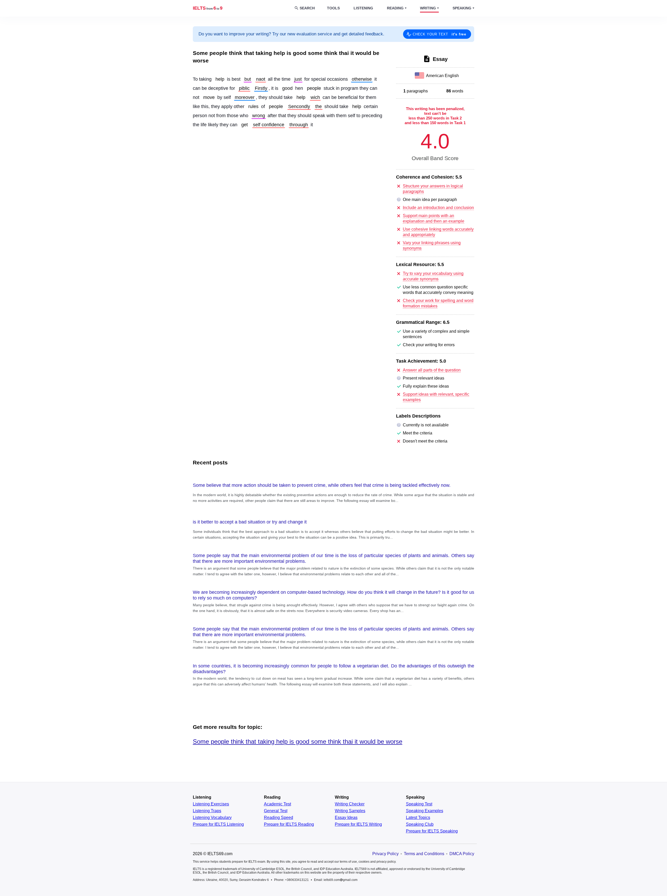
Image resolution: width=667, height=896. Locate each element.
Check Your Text (439, 34)
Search (307, 8)
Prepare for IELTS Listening (218, 824)
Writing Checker (350, 804)
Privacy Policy (385, 853)
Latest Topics (418, 818)
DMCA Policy (461, 853)
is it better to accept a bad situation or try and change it (250, 522)
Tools (333, 8)
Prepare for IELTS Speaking (432, 831)
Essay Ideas (346, 818)
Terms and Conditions (424, 853)
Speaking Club (420, 824)
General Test (275, 811)
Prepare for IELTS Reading (289, 824)
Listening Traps (207, 811)
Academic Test (277, 804)
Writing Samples (350, 811)
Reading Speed (278, 818)
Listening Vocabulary (212, 818)
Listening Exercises (211, 804)
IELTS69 (208, 8)
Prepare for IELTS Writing (358, 824)
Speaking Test (419, 804)
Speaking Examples (424, 811)
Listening (363, 8)
